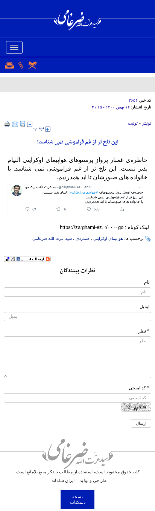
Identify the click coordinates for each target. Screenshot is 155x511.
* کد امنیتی (139, 387)
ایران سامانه (63, 480)
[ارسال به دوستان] (15, 124)
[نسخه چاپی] (7, 124)
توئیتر (146, 123)
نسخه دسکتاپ (77, 499)
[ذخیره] (22, 124)
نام (146, 282)
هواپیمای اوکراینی (108, 238)
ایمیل (144, 306)
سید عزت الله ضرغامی (52, 238)
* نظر (143, 331)
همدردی (83, 238)
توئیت (133, 123)
